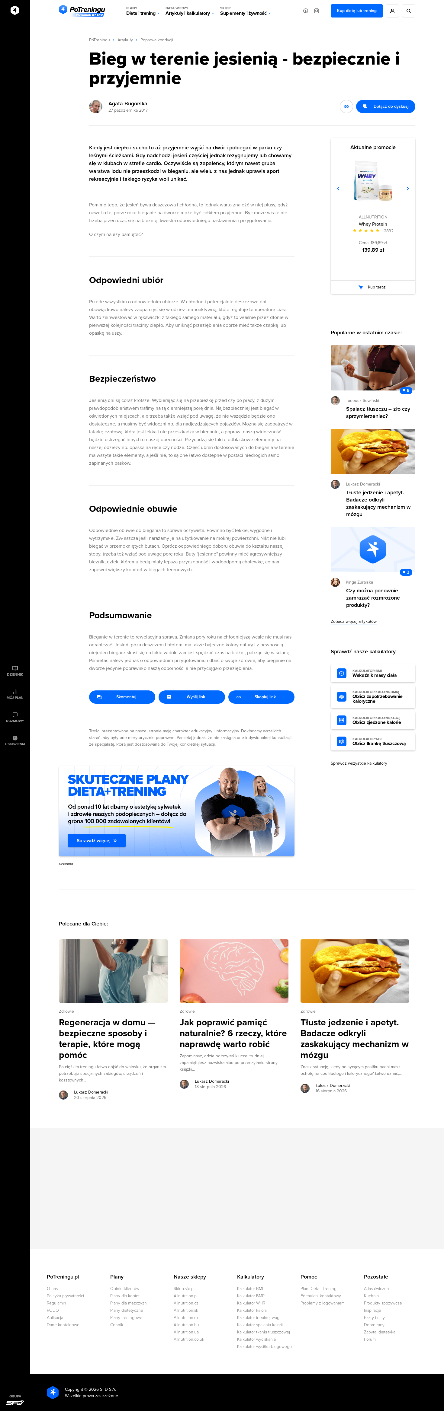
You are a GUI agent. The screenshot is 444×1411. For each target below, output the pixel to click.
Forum (370, 1339)
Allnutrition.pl (186, 1295)
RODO (53, 1310)
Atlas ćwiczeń (376, 1288)
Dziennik (15, 674)
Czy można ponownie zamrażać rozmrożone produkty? (373, 597)
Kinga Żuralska (359, 582)
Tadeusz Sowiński (362, 400)
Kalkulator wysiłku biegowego (264, 1346)
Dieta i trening (140, 11)
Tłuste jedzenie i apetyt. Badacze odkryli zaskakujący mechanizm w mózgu (355, 1039)
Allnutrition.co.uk (189, 1339)
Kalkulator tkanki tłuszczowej (263, 1332)
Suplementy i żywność (243, 11)
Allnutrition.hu (186, 1324)
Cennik (116, 1324)
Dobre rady (374, 1324)
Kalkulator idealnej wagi (258, 1317)
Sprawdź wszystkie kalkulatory (359, 763)
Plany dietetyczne (126, 1310)
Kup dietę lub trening (357, 10)
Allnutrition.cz (186, 1303)
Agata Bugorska (127, 103)
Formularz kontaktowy (321, 1295)
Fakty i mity (374, 1317)
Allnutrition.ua (186, 1332)
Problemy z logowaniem (323, 1303)
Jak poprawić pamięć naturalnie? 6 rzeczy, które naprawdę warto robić (233, 1033)
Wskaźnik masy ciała (374, 673)
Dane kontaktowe (63, 1324)
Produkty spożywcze (383, 1303)
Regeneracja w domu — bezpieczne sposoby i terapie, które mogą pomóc (107, 1039)
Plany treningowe (126, 1317)
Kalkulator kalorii (252, 1310)
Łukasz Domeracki (91, 1092)
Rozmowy (15, 721)
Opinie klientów (124, 1288)
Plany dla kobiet (125, 1295)
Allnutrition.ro (186, 1317)
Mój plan (15, 698)
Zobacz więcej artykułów (354, 621)
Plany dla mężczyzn (128, 1303)
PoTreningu (99, 40)
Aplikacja (55, 1317)
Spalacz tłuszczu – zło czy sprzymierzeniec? (378, 412)
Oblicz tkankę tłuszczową (379, 742)
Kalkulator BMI (250, 1288)
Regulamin (56, 1303)
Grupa (15, 1396)
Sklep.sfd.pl (184, 1288)
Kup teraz (377, 287)
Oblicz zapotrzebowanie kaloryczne (377, 697)
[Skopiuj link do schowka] (346, 106)
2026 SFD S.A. (102, 1389)
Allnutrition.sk (186, 1310)
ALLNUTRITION (373, 217)
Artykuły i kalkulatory (188, 11)
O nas (52, 1288)
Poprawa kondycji (156, 40)
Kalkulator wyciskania (256, 1339)
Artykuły (125, 40)
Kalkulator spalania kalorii (260, 1324)
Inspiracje (372, 1310)
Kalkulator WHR (251, 1303)
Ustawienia (15, 744)
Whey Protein (373, 224)
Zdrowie (66, 1011)
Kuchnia (371, 1295)
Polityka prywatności (65, 1295)
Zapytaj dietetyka (379, 1332)
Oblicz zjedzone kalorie (376, 720)
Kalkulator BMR (251, 1295)
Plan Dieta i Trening (318, 1288)
